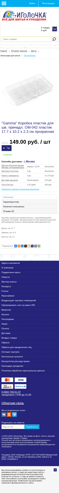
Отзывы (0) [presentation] (8, 211)
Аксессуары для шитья (10, 55)
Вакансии (6, 310)
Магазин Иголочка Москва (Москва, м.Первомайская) (13, 167)
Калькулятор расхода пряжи (15, 361)
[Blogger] (29, 246)
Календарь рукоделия (12, 366)
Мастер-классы (9, 281)
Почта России (7, 185)
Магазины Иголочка (10, 171)
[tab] (29, 197)
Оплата (5, 328)
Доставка (6, 333)
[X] (25, 246)
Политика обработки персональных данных (23, 370)
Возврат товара (9, 338)
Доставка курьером (10, 180)
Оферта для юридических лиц (17, 347)
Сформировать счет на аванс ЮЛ (18, 305)
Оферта (6, 342)
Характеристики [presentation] (11, 202)
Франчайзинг (8, 296)
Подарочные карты (11, 272)
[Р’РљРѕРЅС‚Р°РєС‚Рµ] (15, 246)
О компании (7, 267)
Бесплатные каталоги (12, 356)
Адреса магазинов (11, 263)
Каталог (5, 314)
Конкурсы (6, 286)
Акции (4, 324)
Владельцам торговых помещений (19, 300)
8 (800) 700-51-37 (11, 392)
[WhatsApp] (39, 246)
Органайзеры (30, 55)
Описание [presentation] (8, 197)
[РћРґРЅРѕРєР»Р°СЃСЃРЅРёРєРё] (19, 246)
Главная (3, 51)
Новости (6, 277)
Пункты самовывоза (10, 176)
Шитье (34, 51)
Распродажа (8, 319)
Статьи (5, 291)
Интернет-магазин (19, 51)
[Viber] (35, 246)
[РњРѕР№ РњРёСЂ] (22, 246)
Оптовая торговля (10, 352)
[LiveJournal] (32, 246)
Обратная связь (13, 403)
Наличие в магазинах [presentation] (13, 206)
